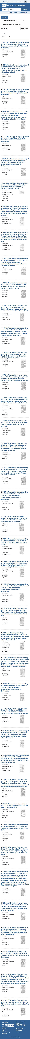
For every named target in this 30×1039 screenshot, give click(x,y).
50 (9, 36)
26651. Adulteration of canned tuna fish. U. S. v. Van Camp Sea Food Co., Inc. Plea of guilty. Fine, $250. (14, 805)
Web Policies (5, 1028)
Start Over (4, 17)
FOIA (3, 1030)
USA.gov (19, 1037)
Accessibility (19, 1030)
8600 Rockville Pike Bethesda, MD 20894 (21, 1025)
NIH (12, 1037)
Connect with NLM (6, 1022)
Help (15, 13)
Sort (3, 36)
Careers (18, 1032)
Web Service (23, 13)
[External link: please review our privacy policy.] (3, 1025)
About (10, 13)
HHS (15, 1037)
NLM (10, 1037)
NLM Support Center (20, 1028)
